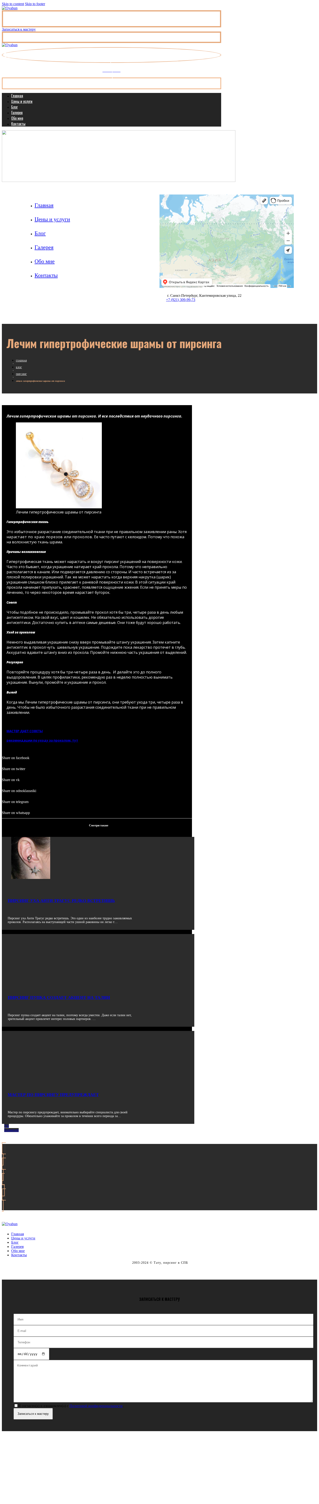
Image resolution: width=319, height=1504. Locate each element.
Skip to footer (35, 4)
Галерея (17, 112)
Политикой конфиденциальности (96, 1406)
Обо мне (17, 118)
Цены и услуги (21, 101)
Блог (14, 107)
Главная (17, 96)
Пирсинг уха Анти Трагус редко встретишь (61, 900)
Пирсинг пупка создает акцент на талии (59, 997)
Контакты (18, 124)
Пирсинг (21, 374)
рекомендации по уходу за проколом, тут (42, 740)
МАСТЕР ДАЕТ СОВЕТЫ (25, 731)
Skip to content (13, 4)
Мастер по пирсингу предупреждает (53, 1094)
